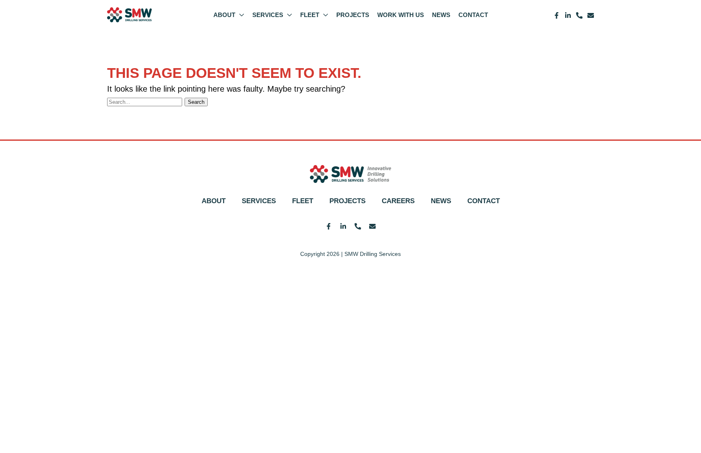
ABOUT (214, 201)
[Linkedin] (568, 15)
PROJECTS (347, 201)
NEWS (441, 201)
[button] (239, 15)
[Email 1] (590, 15)
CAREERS (398, 201)
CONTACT (483, 201)
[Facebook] (556, 15)
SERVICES (259, 201)
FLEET (302, 201)
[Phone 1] (579, 15)
